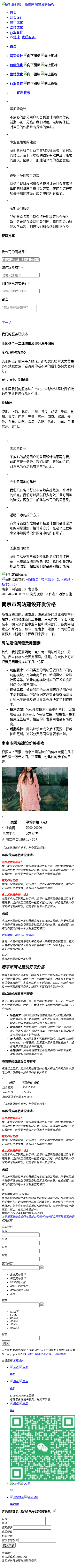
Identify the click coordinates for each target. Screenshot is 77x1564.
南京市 (19, 935)
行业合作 (16, 32)
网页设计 (16, 17)
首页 (13, 12)
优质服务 (29, 37)
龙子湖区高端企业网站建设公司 (20, 1216)
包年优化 (16, 22)
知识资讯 (63, 579)
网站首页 (32, 579)
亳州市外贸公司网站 (51, 1216)
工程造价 (18, 1360)
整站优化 (16, 27)
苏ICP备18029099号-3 (40, 1354)
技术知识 (47, 579)
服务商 (30, 935)
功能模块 (7, 935)
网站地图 (60, 1354)
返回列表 (69, 1216)
